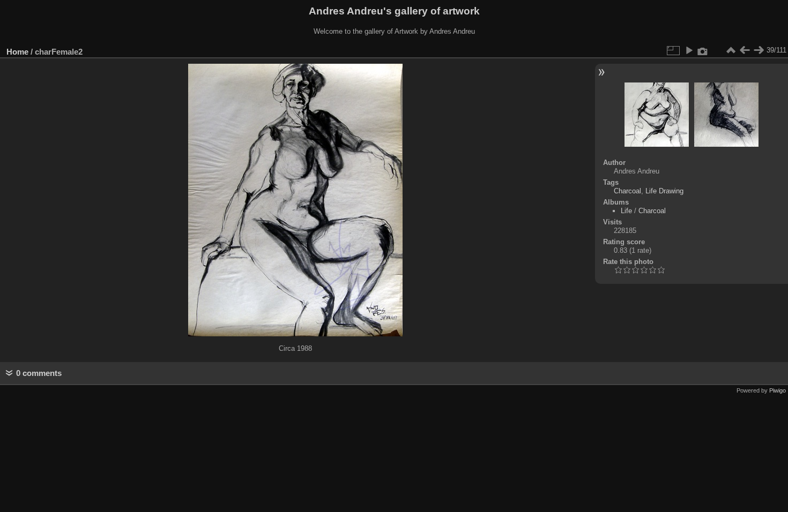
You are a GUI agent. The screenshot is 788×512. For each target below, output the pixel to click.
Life (626, 211)
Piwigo (777, 390)
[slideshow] (689, 50)
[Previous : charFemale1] (745, 50)
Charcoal (627, 191)
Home (17, 51)
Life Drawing (664, 191)
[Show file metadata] (703, 50)
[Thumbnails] (731, 50)
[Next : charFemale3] (758, 50)
